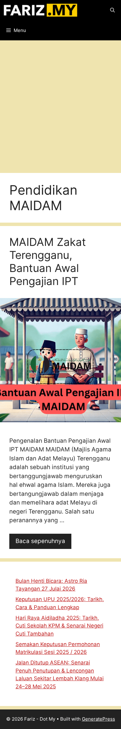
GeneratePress (98, 719)
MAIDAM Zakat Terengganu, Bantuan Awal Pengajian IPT (47, 261)
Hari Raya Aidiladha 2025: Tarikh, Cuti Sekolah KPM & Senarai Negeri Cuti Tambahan (59, 626)
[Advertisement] (60, 104)
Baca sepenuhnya (40, 541)
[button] (112, 10)
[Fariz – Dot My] (40, 10)
